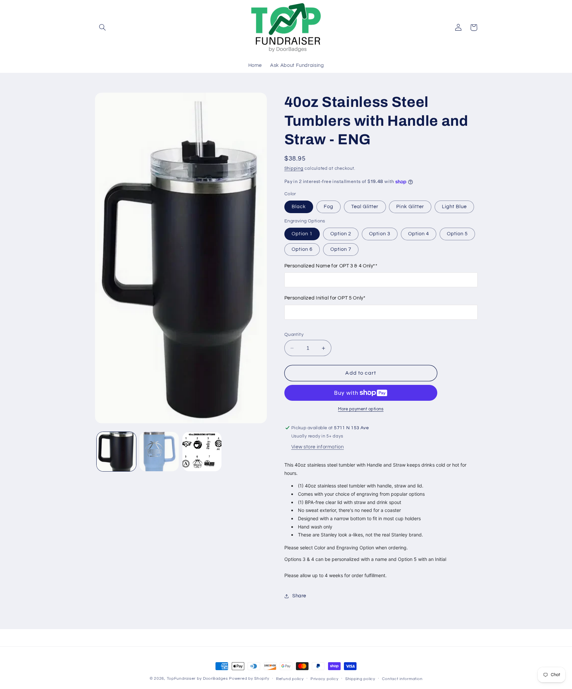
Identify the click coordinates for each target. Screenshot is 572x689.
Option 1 (302, 233)
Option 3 (379, 233)
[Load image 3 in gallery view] (202, 451)
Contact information (402, 679)
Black (299, 206)
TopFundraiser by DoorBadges (197, 678)
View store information (317, 447)
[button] (102, 27)
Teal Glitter (365, 206)
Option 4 (418, 233)
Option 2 (340, 233)
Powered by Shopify (249, 678)
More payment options (361, 409)
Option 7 (340, 249)
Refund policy (290, 679)
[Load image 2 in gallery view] (159, 451)
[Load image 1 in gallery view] (116, 451)
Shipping (294, 168)
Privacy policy (324, 679)
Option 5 (457, 233)
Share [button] (299, 596)
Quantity (294, 334)
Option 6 (302, 249)
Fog (328, 206)
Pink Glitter (410, 206)
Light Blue (454, 206)
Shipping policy (360, 679)
